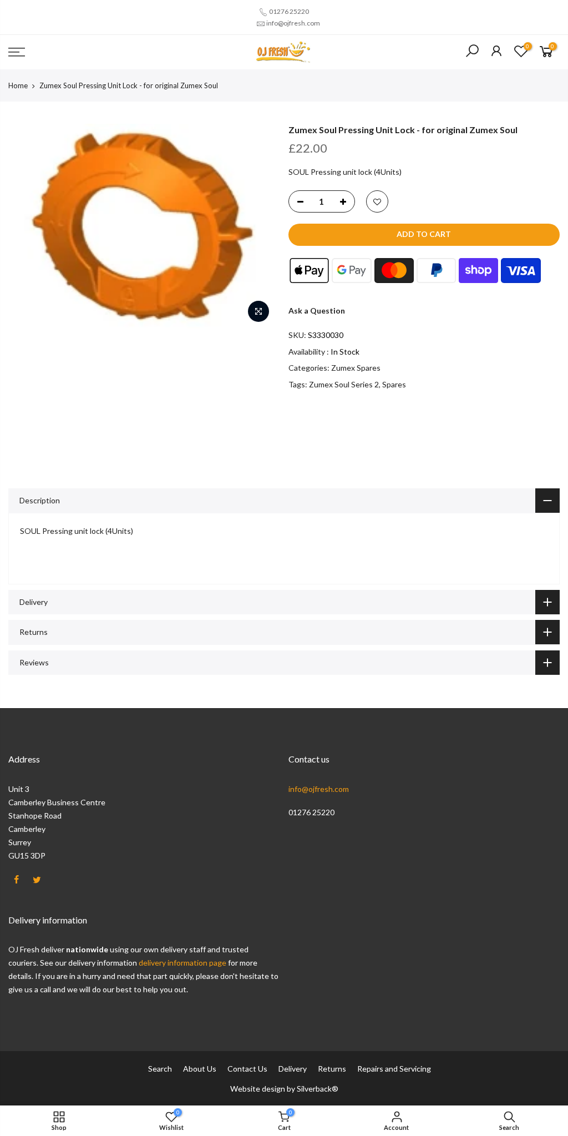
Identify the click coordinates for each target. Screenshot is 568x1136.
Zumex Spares (356, 367)
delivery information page (183, 962)
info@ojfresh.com (293, 23)
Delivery (292, 1068)
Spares (394, 384)
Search (160, 1068)
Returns (332, 1068)
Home (18, 85)
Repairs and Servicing (394, 1068)
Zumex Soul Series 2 (344, 384)
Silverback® (317, 1088)
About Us (199, 1068)
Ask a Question (316, 310)
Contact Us (247, 1068)
